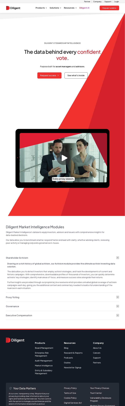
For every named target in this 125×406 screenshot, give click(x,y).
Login (116, 1)
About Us (97, 348)
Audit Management (43, 360)
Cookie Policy (70, 398)
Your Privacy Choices (99, 388)
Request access (48, 75)
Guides (67, 362)
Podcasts (68, 357)
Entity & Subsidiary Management (43, 372)
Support (107, 1)
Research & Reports (73, 352)
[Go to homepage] (15, 340)
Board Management (44, 348)
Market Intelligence (44, 365)
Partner (87, 1)
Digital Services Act (73, 402)
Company (97, 1)
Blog (66, 348)
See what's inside (76, 75)
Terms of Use (70, 393)
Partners (97, 362)
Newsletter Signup (72, 367)
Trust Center (96, 393)
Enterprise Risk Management (42, 354)
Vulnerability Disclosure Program (100, 399)
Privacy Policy (70, 388)
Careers (96, 352)
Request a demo (109, 8)
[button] (41, 8)
